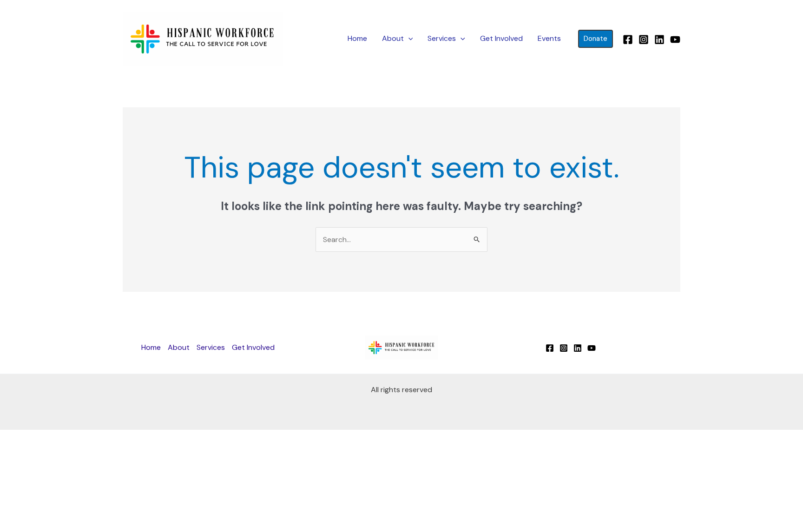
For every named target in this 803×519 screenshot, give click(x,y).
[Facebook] (628, 39)
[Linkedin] (659, 39)
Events (549, 38)
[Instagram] (643, 39)
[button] (408, 38)
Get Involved (501, 38)
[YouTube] (675, 39)
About (393, 38)
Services (442, 38)
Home (357, 38)
